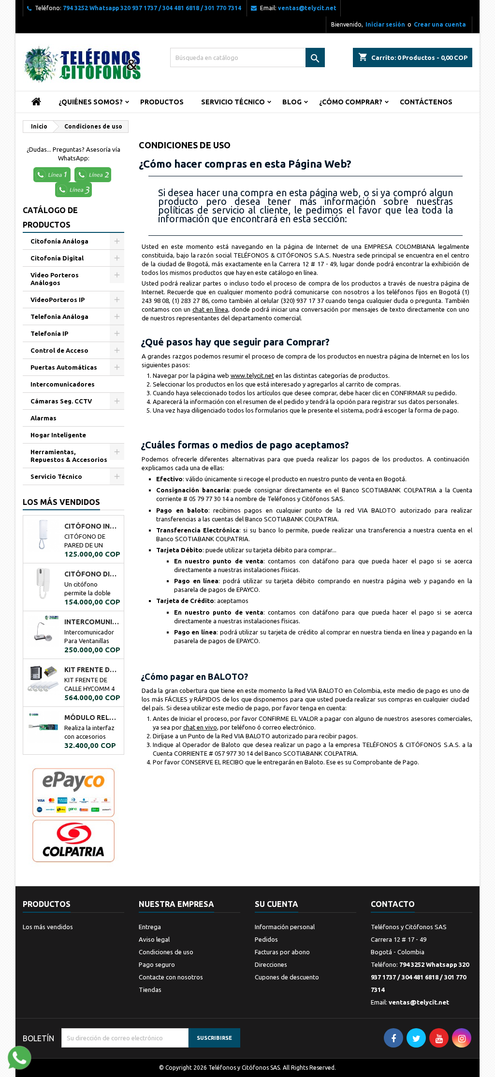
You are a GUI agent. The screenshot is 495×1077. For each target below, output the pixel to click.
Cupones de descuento (287, 977)
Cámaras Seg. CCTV (61, 401)
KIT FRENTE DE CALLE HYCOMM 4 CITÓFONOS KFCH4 (92, 670)
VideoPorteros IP (57, 299)
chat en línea (210, 309)
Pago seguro (157, 964)
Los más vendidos (61, 502)
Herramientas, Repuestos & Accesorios (68, 455)
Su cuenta (276, 904)
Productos (162, 102)
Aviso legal (154, 939)
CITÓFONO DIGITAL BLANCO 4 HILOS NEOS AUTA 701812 (92, 574)
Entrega (150, 926)
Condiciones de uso (166, 951)
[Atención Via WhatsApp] (53, 174)
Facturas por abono (282, 951)
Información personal (285, 926)
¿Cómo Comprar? (350, 102)
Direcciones (271, 964)
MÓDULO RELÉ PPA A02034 (92, 717)
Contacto (393, 904)
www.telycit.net (252, 375)
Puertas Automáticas (63, 367)
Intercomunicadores (62, 384)
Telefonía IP (49, 333)
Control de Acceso (59, 350)
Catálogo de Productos (50, 217)
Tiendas (150, 989)
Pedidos (266, 939)
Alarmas (43, 418)
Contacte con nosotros (171, 977)
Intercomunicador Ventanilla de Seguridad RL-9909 (92, 622)
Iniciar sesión (385, 24)
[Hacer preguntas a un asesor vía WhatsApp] (19, 1056)
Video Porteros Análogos (54, 279)
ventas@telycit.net (307, 8)
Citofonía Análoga (59, 241)
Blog (292, 102)
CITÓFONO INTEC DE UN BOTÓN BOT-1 (92, 526)
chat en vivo (200, 727)
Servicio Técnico (233, 102)
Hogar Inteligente (58, 434)
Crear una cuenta (440, 24)
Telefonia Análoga (59, 316)
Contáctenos (426, 102)
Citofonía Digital (57, 258)
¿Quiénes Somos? (90, 102)
